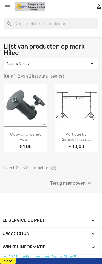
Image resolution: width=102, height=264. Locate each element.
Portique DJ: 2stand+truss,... (76, 137)
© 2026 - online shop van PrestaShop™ (40, 257)
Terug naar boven (71, 183)
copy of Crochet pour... (25, 137)
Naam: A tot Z (51, 63)
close (8, 261)
